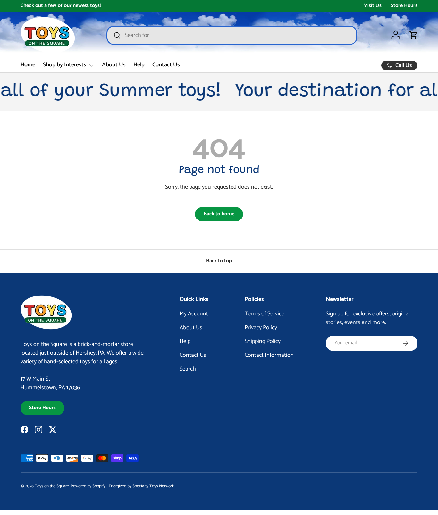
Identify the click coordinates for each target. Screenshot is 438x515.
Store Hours (404, 6)
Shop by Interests (64, 65)
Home (28, 65)
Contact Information (269, 355)
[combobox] (231, 35)
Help (139, 65)
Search (188, 369)
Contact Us (166, 65)
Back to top (219, 261)
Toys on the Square (52, 486)
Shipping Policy (263, 341)
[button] (414, 35)
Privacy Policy (261, 327)
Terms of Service (264, 314)
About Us (114, 65)
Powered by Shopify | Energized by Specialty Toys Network (122, 486)
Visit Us (373, 6)
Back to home (219, 214)
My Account (194, 314)
